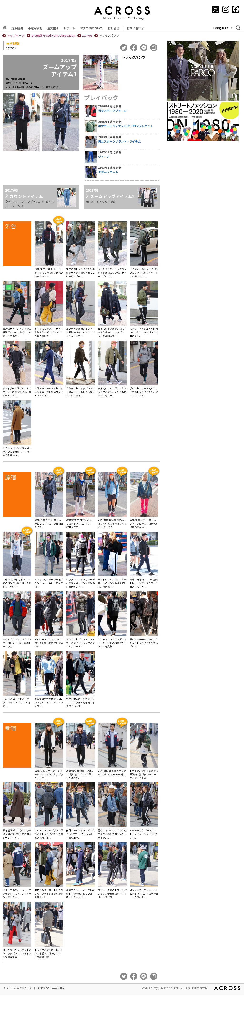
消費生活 (53, 28)
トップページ (15, 35)
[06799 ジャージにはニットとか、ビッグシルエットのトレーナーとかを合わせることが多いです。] (49, 746)
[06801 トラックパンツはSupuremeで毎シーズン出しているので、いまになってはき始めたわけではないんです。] (112, 746)
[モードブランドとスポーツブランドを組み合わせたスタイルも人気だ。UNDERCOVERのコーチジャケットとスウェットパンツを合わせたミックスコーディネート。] (112, 614)
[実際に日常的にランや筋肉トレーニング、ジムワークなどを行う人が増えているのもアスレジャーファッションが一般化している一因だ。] (144, 555)
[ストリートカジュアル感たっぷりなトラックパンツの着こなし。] (144, 304)
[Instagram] (225, 9)
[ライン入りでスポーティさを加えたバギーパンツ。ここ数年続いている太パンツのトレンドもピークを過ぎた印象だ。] (49, 304)
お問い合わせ (135, 28)
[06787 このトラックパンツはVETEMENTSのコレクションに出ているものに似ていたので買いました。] (80, 495)
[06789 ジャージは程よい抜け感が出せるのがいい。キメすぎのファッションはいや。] (144, 495)
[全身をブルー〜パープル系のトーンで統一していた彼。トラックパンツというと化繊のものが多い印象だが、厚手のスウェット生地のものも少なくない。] (80, 865)
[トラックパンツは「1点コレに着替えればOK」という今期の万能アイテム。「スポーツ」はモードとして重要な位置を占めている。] (49, 925)
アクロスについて (91, 28)
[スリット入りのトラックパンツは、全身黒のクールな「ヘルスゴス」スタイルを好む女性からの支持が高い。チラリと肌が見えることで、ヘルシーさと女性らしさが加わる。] (112, 865)
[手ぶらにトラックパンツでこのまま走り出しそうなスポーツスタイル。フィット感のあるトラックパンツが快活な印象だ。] (80, 364)
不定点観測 (35, 28)
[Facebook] (235, 9)
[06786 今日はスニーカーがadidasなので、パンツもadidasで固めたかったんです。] (49, 495)
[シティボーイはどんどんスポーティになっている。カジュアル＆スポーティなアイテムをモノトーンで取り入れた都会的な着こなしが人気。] (17, 364)
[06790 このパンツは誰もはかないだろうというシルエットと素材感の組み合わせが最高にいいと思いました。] (17, 555)
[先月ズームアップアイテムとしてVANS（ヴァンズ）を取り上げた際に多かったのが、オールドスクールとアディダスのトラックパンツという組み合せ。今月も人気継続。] (80, 805)
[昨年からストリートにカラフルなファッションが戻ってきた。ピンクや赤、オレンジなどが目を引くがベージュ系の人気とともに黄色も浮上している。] (49, 865)
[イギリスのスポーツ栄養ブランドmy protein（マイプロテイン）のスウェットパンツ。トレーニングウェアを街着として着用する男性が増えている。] (49, 555)
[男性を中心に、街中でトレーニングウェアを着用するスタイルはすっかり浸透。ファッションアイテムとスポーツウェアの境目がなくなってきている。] (80, 674)
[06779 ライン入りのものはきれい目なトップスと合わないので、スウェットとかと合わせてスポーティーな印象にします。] (49, 244)
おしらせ (113, 28)
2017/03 (87, 35)
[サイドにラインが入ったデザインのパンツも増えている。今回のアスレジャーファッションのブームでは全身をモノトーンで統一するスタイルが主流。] (112, 555)
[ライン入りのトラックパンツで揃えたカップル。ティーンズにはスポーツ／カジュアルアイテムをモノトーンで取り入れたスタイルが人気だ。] (112, 244)
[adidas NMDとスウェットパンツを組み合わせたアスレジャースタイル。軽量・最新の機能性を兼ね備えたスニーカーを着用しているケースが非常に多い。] (49, 614)
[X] (215, 9)
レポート (69, 28)
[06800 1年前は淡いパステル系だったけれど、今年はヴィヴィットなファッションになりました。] (80, 746)
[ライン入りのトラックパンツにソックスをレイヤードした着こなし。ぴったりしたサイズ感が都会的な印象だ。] (144, 244)
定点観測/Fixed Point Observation (53, 35)
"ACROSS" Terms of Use (51, 988)
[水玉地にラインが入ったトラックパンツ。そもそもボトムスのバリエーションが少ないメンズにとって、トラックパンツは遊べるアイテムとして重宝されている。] (112, 364)
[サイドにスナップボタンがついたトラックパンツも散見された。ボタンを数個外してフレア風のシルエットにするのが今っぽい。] (49, 805)
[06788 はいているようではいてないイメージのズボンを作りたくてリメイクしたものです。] (112, 495)
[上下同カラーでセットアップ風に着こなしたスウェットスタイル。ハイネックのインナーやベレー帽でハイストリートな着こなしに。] (49, 364)
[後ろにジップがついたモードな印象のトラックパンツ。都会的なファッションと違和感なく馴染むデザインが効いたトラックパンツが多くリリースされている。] (112, 304)
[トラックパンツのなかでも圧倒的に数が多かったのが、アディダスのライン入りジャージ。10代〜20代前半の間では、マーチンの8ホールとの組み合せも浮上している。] (144, 746)
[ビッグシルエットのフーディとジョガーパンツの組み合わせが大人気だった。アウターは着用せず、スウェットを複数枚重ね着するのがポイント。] (80, 555)
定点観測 (17, 28)
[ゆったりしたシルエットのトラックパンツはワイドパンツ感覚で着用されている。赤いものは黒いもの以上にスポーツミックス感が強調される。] (17, 925)
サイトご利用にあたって (18, 988)
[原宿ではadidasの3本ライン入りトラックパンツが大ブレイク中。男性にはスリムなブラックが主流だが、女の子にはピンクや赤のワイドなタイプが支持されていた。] (144, 614)
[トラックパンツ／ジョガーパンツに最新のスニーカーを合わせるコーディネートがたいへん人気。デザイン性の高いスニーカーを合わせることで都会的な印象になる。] (17, 423)
